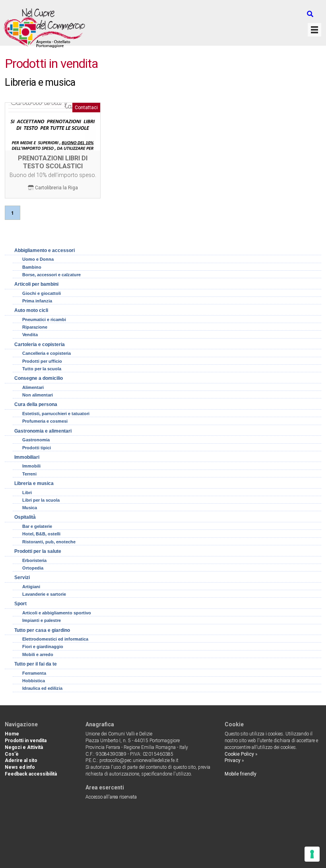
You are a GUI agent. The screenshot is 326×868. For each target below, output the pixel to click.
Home (12, 734)
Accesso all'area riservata (111, 797)
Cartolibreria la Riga (56, 188)
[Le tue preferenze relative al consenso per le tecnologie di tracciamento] (312, 854)
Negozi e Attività (24, 747)
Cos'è (12, 754)
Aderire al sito (21, 760)
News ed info (20, 767)
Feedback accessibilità (31, 774)
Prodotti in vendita (26, 740)
